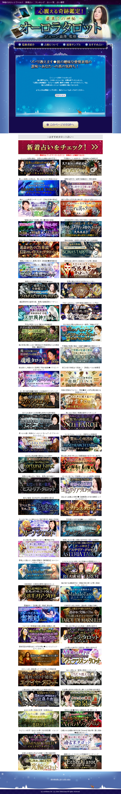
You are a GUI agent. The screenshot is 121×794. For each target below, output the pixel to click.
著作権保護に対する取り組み (61, 779)
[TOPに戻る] (83, 37)
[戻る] (60, 96)
